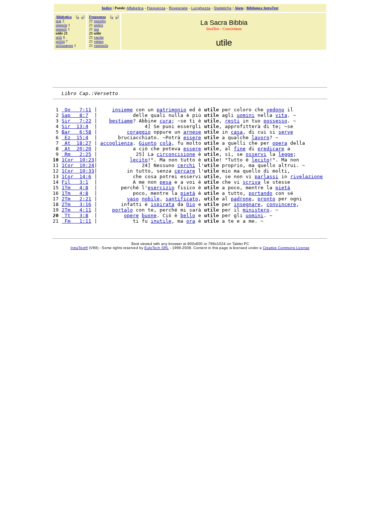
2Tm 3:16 (76, 204)
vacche (99, 37)
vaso (133, 199)
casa (237, 132)
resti (232, 121)
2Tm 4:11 (76, 210)
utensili (61, 29)
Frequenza (156, 8)
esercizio (161, 187)
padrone (241, 199)
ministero (256, 210)
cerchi (186, 165)
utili (59, 37)
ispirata (162, 204)
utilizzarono (64, 45)
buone (149, 215)
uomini (246, 115)
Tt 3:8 (75, 215)
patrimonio (171, 109)
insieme (122, 109)
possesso (275, 121)
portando (260, 193)
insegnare (247, 204)
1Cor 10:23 (78, 160)
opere (131, 215)
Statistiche (223, 8)
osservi (256, 154)
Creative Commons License (286, 248)
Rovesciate (178, 8)
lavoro (260, 137)
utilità (60, 41)
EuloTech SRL (156, 248)
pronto (266, 199)
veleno (99, 41)
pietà (282, 187)
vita (281, 115)
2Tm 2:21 (76, 199)
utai (58, 21)
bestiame (121, 121)
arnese (192, 132)
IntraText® (79, 248)
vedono (275, 109)
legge (285, 154)
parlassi (266, 176)
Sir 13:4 (75, 126)
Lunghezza (200, 8)
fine (240, 148)
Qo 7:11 (76, 109)
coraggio (139, 132)
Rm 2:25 (76, 154)
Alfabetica (135, 8)
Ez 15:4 (75, 137)
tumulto (100, 21)
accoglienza (116, 143)
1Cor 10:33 (78, 171)
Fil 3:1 (75, 182)
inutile (161, 221)
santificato (182, 199)
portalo (122, 210)
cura (165, 121)
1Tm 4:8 (75, 187)
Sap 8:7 (75, 115)
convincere (281, 204)
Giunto (148, 143)
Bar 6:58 (76, 132)
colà (165, 143)
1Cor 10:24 (78, 165)
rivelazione (306, 176)
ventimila (101, 45)
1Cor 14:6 (76, 176)
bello (187, 215)
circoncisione (176, 154)
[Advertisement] (190, 67)
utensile (61, 25)
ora (190, 221)
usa (96, 29)
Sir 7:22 (76, 121)
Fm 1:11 (76, 221)
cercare (184, 171)
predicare (271, 148)
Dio (190, 204)
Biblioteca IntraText (262, 8)
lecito (139, 160)
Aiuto (239, 8)
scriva (252, 182)
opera (279, 143)
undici (98, 25)
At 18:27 (76, 143)
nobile (151, 199)
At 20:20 (76, 148)
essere (192, 137)
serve (285, 132)
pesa (165, 182)
